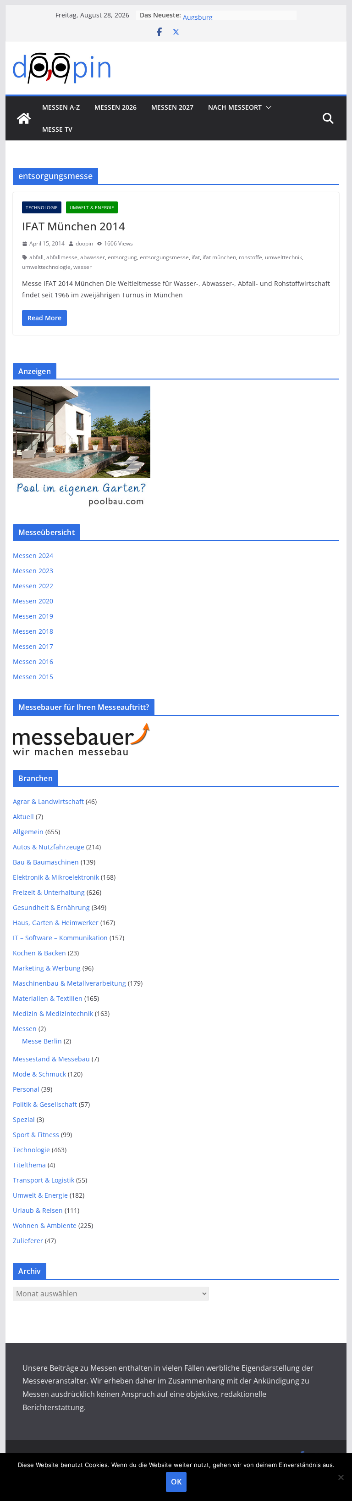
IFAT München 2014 (73, 226)
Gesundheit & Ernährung (51, 907)
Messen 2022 (33, 585)
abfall (36, 257)
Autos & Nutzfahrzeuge (48, 847)
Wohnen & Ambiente (45, 1225)
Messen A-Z (61, 107)
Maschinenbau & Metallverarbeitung (69, 983)
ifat (196, 257)
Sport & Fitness (36, 1134)
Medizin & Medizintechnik (53, 1013)
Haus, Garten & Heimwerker (56, 922)
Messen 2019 (33, 616)
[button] (267, 107)
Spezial (24, 1119)
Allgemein (28, 831)
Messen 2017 (33, 646)
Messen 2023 (33, 570)
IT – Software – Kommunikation (60, 937)
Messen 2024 (33, 555)
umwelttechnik (283, 257)
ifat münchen (219, 257)
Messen (25, 1028)
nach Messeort (235, 107)
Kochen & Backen (39, 953)
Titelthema (29, 1165)
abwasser (92, 257)
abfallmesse (61, 257)
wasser (82, 267)
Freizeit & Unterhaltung (49, 892)
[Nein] (340, 1477)
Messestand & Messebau (51, 1059)
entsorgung (122, 257)
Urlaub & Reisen (38, 1210)
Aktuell (23, 816)
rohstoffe (250, 257)
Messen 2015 (33, 676)
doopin (84, 243)
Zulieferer (28, 1240)
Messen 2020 (33, 601)
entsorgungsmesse (164, 257)
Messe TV (57, 129)
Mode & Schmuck (39, 1074)
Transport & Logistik (43, 1180)
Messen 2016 (33, 661)
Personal (26, 1089)
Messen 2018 (33, 631)
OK (176, 1482)
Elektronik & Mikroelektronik (56, 877)
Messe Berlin (42, 1041)
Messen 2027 (172, 107)
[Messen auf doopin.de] (24, 118)
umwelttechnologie (46, 267)
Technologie (42, 207)
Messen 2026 (115, 107)
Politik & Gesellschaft (45, 1104)
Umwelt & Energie (92, 207)
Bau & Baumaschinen (46, 862)
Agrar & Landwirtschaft (48, 801)
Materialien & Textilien (47, 998)
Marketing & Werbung (47, 968)
